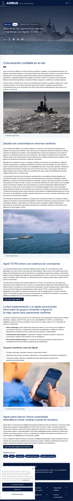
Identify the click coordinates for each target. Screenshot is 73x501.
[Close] (33, 469)
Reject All (17, 489)
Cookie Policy (26, 480)
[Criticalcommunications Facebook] (14, 39)
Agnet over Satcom (32, 456)
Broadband (20, 456)
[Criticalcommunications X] (9, 39)
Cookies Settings (17, 494)
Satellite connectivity (48, 456)
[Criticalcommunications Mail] (22, 39)
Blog (5, 456)
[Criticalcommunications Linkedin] (18, 39)
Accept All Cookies (17, 484)
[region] (17, 483)
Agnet (12, 456)
